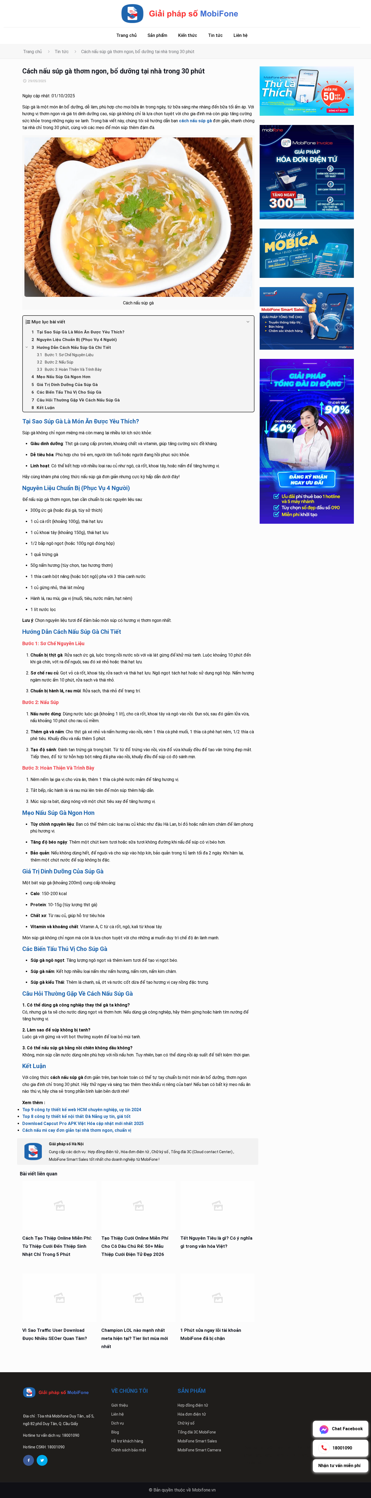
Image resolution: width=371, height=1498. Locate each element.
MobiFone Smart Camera (199, 1450)
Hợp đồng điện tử (193, 1405)
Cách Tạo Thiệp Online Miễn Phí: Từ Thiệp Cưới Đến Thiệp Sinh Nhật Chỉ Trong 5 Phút (57, 1246)
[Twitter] (42, 1460)
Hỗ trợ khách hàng (127, 1441)
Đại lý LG (282, 1455)
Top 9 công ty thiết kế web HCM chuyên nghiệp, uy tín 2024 (81, 1109)
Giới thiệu (119, 1405)
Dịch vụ (117, 1423)
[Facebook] (28, 1460)
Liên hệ (117, 1414)
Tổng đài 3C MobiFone (197, 1432)
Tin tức (62, 51)
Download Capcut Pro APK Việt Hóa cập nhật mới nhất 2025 (83, 1123)
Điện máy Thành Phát (285, 1447)
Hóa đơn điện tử (192, 1414)
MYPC (312, 1447)
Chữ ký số (186, 1423)
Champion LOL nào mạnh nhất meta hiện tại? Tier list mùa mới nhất (134, 1338)
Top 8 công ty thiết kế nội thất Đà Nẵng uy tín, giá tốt (76, 1116)
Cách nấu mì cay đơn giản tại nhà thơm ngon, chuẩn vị (76, 1130)
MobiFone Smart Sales (197, 1441)
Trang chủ (32, 51)
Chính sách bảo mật (128, 1450)
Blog (115, 1432)
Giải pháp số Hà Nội (66, 1144)
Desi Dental (254, 1447)
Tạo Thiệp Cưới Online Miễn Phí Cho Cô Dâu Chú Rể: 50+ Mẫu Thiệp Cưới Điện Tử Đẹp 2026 (134, 1246)
